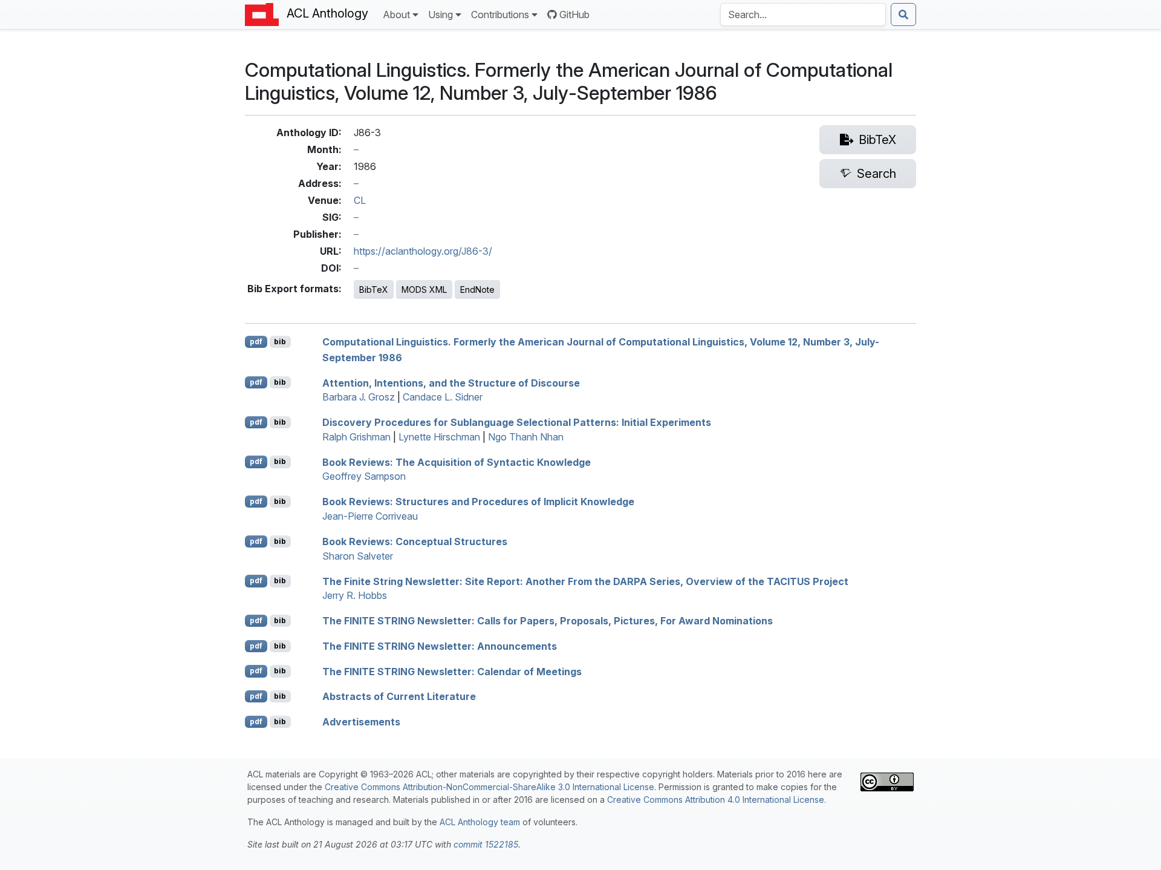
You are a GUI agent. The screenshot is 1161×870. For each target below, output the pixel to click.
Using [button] (440, 14)
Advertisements (361, 722)
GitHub (574, 14)
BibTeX (373, 289)
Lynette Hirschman (439, 437)
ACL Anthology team (480, 822)
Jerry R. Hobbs (354, 595)
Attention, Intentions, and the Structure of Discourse (451, 382)
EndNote (477, 289)
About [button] (396, 14)
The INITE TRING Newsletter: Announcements (439, 646)
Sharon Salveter (357, 556)
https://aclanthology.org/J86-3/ (423, 251)
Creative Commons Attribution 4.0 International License (715, 799)
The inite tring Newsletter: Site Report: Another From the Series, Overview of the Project (585, 581)
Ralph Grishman (356, 437)
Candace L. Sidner (443, 397)
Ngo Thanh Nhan (526, 437)
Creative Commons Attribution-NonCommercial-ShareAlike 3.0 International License (489, 787)
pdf (256, 341)
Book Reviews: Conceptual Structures (414, 541)
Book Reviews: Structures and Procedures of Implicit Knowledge (478, 502)
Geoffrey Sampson (364, 476)
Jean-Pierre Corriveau (370, 516)
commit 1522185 (486, 844)
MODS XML (424, 289)
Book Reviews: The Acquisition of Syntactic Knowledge (456, 462)
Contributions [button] (500, 14)
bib (280, 341)
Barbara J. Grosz (358, 397)
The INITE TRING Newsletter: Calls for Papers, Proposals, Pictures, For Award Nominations (547, 621)
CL (360, 200)
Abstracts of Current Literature (399, 696)
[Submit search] (903, 14)
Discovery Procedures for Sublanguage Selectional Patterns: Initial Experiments (516, 422)
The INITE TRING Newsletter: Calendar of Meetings (452, 671)
